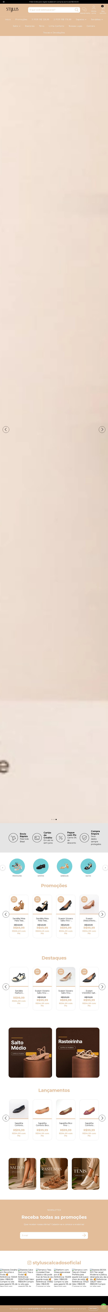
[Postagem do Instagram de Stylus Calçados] (9, 1278)
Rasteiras (30, 26)
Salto (16, 26)
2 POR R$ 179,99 (62, 19)
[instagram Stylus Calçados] (3, 2)
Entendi (93, 1308)
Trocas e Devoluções (54, 32)
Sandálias (96, 19)
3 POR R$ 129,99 (40, 19)
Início (8, 19)
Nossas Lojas (75, 26)
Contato (91, 26)
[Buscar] (77, 10)
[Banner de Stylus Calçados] (30, 1053)
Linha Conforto (56, 26)
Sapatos (80, 19)
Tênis (41, 26)
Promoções (21, 19)
